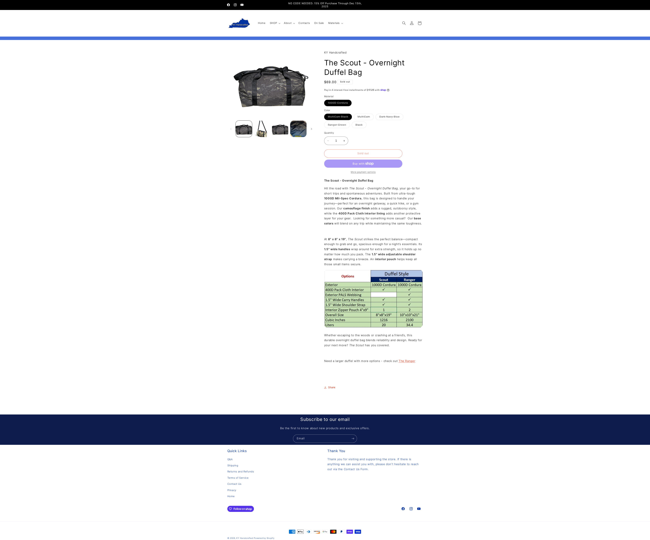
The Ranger (407, 361)
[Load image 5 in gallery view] (298, 129)
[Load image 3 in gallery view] (280, 129)
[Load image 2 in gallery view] (262, 129)
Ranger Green (339, 125)
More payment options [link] (363, 172)
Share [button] (331, 387)
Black (360, 125)
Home (231, 496)
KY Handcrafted (244, 538)
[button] (275, 23)
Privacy (231, 490)
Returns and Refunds (240, 471)
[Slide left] (231, 129)
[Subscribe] (353, 438)
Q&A (230, 459)
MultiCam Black (340, 117)
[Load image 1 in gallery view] (244, 129)
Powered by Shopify (264, 538)
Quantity (329, 132)
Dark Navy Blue (391, 117)
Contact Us (234, 483)
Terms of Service (238, 477)
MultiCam (366, 117)
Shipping (232, 465)
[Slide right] (311, 129)
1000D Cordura (340, 103)
